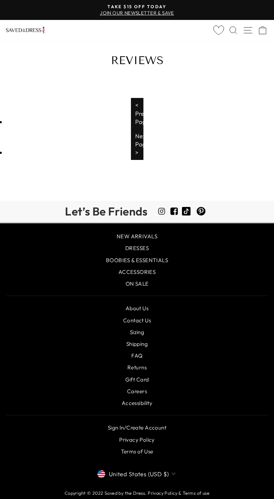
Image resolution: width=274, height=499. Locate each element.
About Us (137, 308)
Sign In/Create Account (137, 427)
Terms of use (196, 493)
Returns (137, 367)
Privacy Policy (137, 439)
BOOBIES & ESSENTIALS (137, 260)
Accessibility (137, 403)
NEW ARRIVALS (137, 236)
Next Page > (139, 144)
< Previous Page (139, 113)
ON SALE (137, 283)
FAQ (136, 355)
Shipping (137, 344)
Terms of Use (137, 451)
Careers (137, 391)
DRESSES (137, 248)
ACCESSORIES (137, 272)
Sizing (137, 332)
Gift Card (137, 379)
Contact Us (137, 320)
